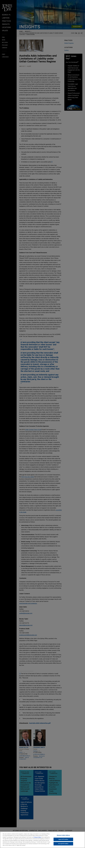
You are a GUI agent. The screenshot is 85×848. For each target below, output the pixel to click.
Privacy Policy (37, 837)
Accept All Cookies (63, 843)
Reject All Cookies (63, 839)
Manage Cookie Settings (63, 835)
